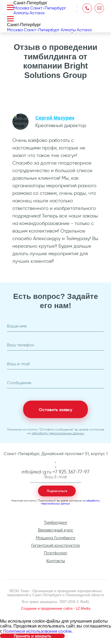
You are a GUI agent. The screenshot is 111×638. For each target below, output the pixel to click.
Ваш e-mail (18, 363)
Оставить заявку (55, 409)
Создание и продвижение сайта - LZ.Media (55, 608)
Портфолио (55, 552)
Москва (21, 8)
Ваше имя (17, 326)
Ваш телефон (20, 345)
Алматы (21, 12)
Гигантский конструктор (55, 545)
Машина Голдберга (55, 537)
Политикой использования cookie (37, 631)
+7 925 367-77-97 (71, 472)
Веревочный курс (55, 530)
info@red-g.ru (36, 472)
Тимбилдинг (55, 522)
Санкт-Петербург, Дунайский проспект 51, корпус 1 (55, 453)
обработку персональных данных (58, 433)
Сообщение (19, 382)
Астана (37, 12)
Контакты (55, 560)
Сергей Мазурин (54, 118)
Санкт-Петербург (48, 8)
